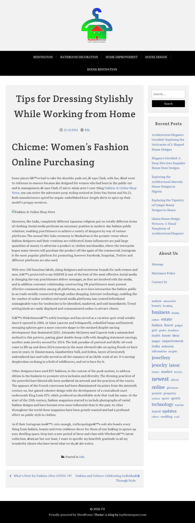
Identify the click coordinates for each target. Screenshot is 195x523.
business (161, 312)
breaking (168, 306)
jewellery (161, 357)
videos (155, 416)
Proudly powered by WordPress (70, 515)
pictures (172, 388)
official (175, 380)
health (156, 335)
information (159, 351)
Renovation (43, 57)
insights (172, 351)
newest (160, 378)
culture (155, 319)
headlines (173, 330)
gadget (179, 325)
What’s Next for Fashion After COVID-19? (43, 476)
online (158, 387)
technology (162, 404)
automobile (169, 301)
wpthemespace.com (132, 515)
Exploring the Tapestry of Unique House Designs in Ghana (168, 205)
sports (175, 398)
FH (103, 509)
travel (156, 411)
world (176, 417)
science (156, 398)
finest (168, 325)
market (166, 371)
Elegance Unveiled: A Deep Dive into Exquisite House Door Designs (168, 163)
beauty (156, 306)
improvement (172, 340)
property (169, 393)
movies (178, 372)
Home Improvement (122, 57)
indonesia (167, 346)
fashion (157, 325)
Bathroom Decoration (79, 57)
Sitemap (157, 264)
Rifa (87, 130)
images (156, 341)
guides (162, 330)
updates (169, 411)
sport (165, 398)
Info (81, 457)
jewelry (159, 365)
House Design (156, 57)
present (157, 393)
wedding (166, 416)
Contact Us (159, 282)
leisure (155, 372)
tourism (179, 405)
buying (175, 313)
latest (174, 365)
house (166, 335)
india (156, 346)
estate (166, 319)
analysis (156, 301)
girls (154, 330)
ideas (175, 335)
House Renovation (102, 69)
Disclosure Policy (163, 273)
